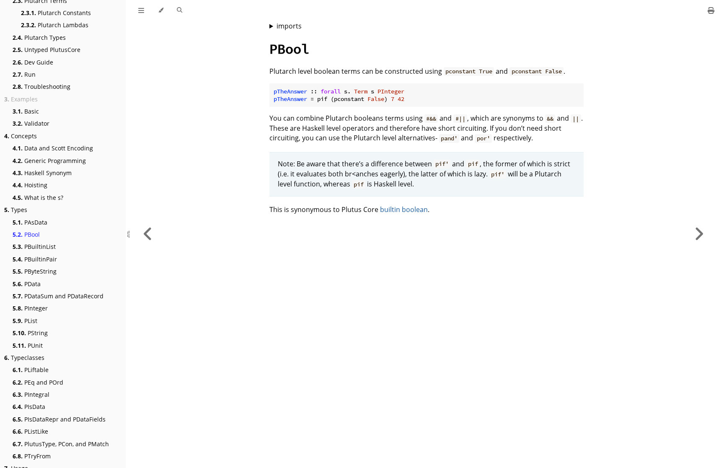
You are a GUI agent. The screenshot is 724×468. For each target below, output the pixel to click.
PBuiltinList (34, 247)
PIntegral (31, 394)
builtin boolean (404, 209)
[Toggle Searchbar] (179, 10)
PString (30, 333)
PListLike (30, 431)
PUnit (28, 345)
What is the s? (38, 198)
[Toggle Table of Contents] (141, 10)
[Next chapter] (699, 234)
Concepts (20, 136)
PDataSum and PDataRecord (58, 296)
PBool (26, 234)
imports (289, 26)
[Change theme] (160, 10)
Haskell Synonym (42, 173)
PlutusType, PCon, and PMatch (61, 444)
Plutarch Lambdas (54, 25)
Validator (31, 123)
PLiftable (31, 370)
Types (15, 210)
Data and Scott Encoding (53, 148)
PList (25, 321)
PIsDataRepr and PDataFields (59, 419)
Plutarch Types (39, 37)
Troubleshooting (41, 86)
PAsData (30, 222)
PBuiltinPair (35, 259)
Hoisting (30, 185)
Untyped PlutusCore (46, 50)
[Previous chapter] (148, 234)
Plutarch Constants (56, 13)
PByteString (35, 271)
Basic (26, 111)
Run (24, 74)
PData (27, 284)
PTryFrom (32, 456)
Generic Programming (49, 161)
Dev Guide (33, 62)
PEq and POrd (38, 382)
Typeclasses (24, 358)
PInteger (30, 308)
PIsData (29, 407)
